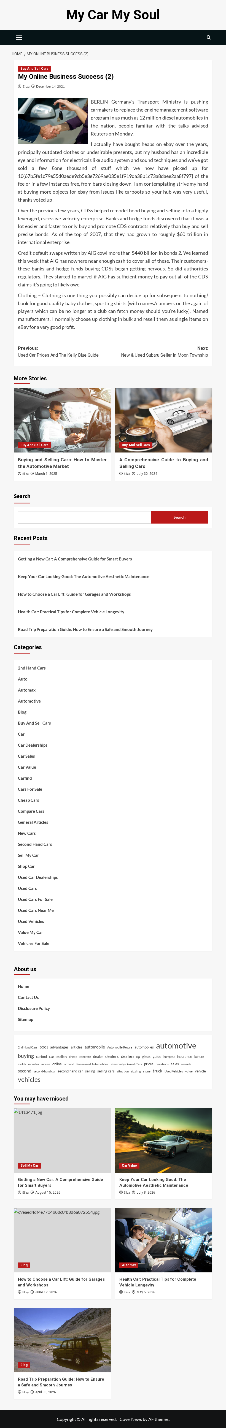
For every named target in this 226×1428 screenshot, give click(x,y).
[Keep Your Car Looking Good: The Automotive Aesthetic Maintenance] (163, 1140)
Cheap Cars (28, 800)
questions (162, 1064)
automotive (176, 1045)
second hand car (70, 1071)
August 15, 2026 (47, 1192)
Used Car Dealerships (38, 877)
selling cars (106, 1071)
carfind (41, 1056)
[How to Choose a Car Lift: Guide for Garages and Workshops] (62, 1240)
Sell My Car (28, 855)
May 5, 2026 (146, 1292)
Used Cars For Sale (35, 899)
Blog (22, 711)
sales (175, 1064)
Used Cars (27, 888)
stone (146, 1071)
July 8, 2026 (146, 1192)
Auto (23, 678)
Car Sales (26, 756)
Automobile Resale (119, 1047)
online (57, 1064)
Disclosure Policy (34, 1008)
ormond (69, 1064)
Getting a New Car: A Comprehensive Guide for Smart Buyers (75, 558)
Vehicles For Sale (33, 943)
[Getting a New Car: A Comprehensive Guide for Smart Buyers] (62, 1140)
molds (22, 1064)
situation (123, 1071)
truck (157, 1070)
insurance (184, 1056)
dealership (130, 1056)
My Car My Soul (113, 15)
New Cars (27, 833)
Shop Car (26, 866)
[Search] (208, 37)
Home (23, 986)
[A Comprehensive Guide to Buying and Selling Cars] (163, 420)
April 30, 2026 (45, 1392)
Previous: (58, 352)
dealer (98, 1056)
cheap (73, 1056)
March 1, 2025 (46, 474)
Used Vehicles (31, 921)
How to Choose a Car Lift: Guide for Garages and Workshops (74, 594)
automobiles (144, 1047)
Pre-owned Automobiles (92, 1064)
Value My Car (30, 932)
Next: (164, 352)
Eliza (26, 86)
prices (149, 1064)
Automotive (29, 700)
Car (21, 733)
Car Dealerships (32, 745)
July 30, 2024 (147, 474)
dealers (112, 1056)
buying (26, 1056)
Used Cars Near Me (36, 910)
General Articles (33, 822)
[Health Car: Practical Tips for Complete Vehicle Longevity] (163, 1240)
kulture (199, 1056)
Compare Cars (31, 811)
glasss (146, 1056)
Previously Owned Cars (126, 1064)
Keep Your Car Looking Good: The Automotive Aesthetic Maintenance (83, 576)
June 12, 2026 (46, 1292)
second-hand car (44, 1071)
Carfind (25, 778)
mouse (45, 1064)
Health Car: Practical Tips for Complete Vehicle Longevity (71, 611)
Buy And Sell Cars (34, 69)
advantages (59, 1047)
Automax (27, 689)
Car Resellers (58, 1056)
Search (22, 496)
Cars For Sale (30, 789)
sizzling (136, 1071)
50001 (44, 1047)
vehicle (200, 1071)
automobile (95, 1046)
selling (90, 1071)
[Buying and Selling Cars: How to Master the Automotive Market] (62, 420)
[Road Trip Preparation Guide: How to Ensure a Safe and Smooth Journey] (62, 1340)
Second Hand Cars (35, 844)
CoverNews (131, 1419)
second (24, 1070)
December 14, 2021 (50, 86)
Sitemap (25, 1019)
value (189, 1071)
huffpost (169, 1056)
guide (157, 1056)
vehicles (29, 1079)
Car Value (27, 767)
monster (33, 1064)
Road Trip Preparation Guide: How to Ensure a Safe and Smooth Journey (85, 629)
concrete (85, 1056)
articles (76, 1047)
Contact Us (28, 997)
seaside (186, 1064)
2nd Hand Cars (32, 667)
